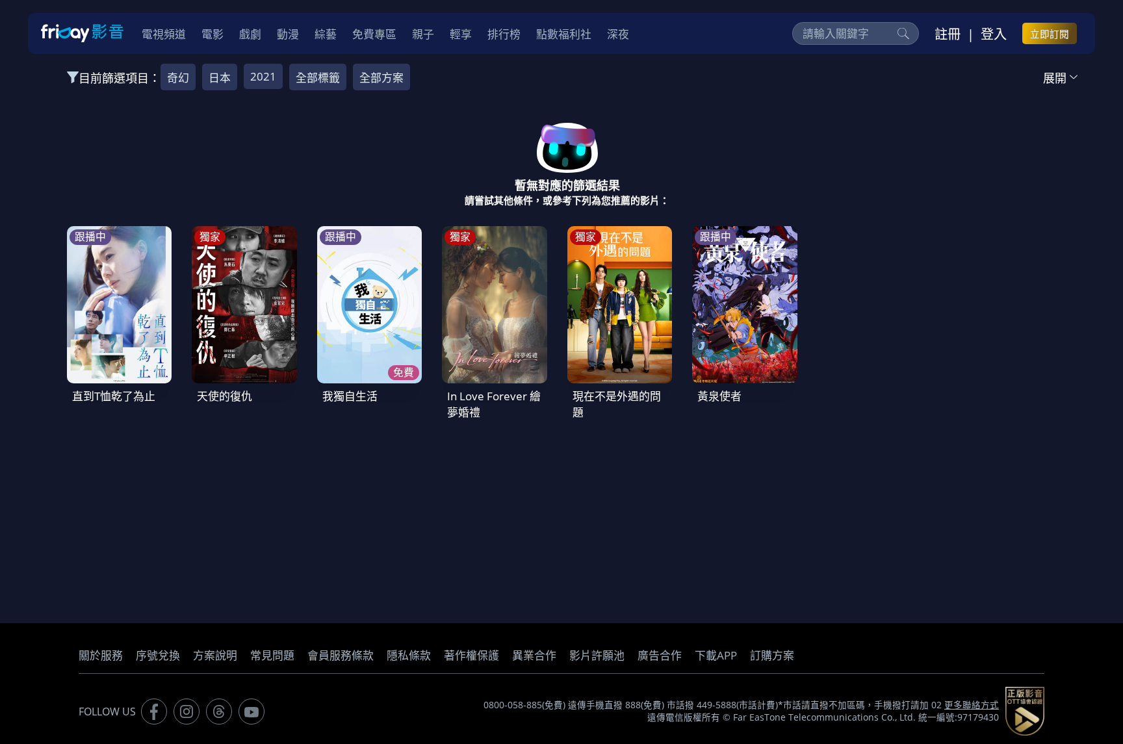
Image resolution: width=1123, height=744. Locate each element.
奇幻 (178, 77)
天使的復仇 (224, 396)
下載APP (716, 655)
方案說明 (215, 655)
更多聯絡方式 (971, 705)
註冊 (948, 34)
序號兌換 (158, 655)
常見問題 (272, 655)
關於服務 (101, 655)
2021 (263, 76)
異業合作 (534, 655)
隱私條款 (409, 655)
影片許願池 (597, 655)
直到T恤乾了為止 (113, 396)
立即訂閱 (1049, 33)
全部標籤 (318, 77)
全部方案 (381, 77)
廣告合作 (660, 655)
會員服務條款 (340, 655)
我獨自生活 (350, 396)
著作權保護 (471, 655)
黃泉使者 (719, 396)
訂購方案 (772, 655)
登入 (994, 34)
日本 (220, 77)
